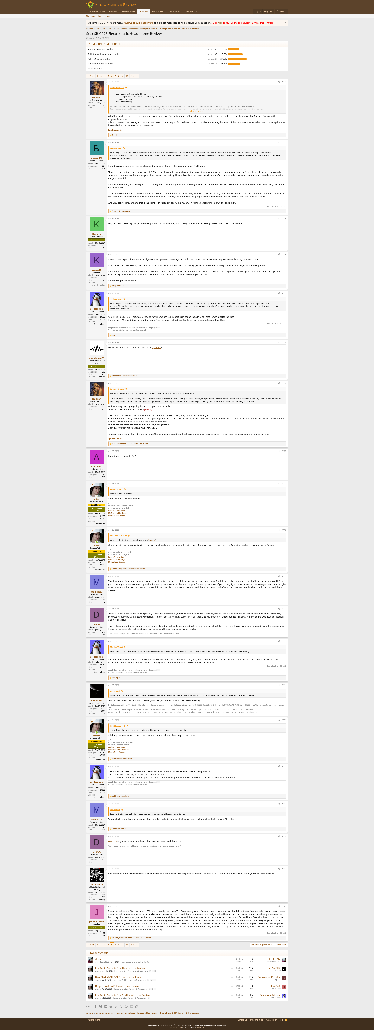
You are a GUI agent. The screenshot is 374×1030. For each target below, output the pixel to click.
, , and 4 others (129, 569)
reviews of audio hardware (139, 22)
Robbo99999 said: (117, 725)
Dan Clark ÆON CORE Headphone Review (119, 977)
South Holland (99, 324)
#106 (284, 342)
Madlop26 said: (116, 647)
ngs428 (278, 979)
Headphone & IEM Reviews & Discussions (131, 971)
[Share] (279, 82)
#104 (284, 254)
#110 (284, 530)
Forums (144, 11)
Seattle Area (100, 523)
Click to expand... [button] (197, 111)
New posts (90, 16)
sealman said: (116, 148)
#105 (284, 293)
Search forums (104, 16)
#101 (284, 82)
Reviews (113, 11)
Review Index (128, 11)
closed (98, 959)
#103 (284, 218)
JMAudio (277, 970)
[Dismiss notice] (285, 22)
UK (104, 713)
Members (190, 11)
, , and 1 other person (131, 938)
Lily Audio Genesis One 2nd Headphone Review (122, 995)
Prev (92, 76)
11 (155, 980)
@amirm (156, 347)
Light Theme (94, 1019)
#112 (284, 608)
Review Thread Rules (116, 511)
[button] (166, 11)
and (118, 286)
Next (133, 76)
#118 (284, 836)
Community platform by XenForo (171, 1025)
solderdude (276, 997)
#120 (284, 906)
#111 (284, 576)
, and (130, 443)
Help (281, 1019)
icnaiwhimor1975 (102, 962)
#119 (284, 869)
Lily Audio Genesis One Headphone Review (120, 968)
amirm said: (115, 691)
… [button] (101, 76)
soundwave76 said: (118, 535)
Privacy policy (271, 1019)
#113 (284, 641)
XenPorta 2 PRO (176, 1027)
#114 (284, 685)
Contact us (242, 1019)
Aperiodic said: (116, 489)
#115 (284, 720)
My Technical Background (118, 513)
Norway (102, 899)
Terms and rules (256, 1019)
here (220, 22)
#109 (284, 483)
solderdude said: (117, 87)
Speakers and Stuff (116, 130)
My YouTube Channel (116, 515)
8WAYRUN (200, 1027)
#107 (284, 383)
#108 (284, 451)
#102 (284, 142)
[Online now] (96, 496)
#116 (284, 766)
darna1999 (276, 988)
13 (127, 76)
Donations (175, 11)
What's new (158, 11)
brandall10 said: (117, 389)
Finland (102, 376)
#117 (284, 804)
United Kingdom (98, 285)
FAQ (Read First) (96, 11)
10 (151, 980)
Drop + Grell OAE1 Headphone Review (117, 986)
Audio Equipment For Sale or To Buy (135, 962)
